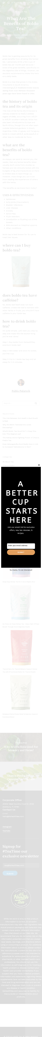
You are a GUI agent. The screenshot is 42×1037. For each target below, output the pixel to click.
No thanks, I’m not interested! (21, 570)
